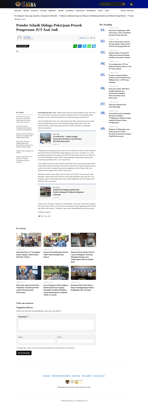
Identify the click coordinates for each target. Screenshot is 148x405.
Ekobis (60, 10)
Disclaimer (87, 376)
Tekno (100, 10)
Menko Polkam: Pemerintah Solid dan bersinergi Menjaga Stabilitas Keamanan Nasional (119, 55)
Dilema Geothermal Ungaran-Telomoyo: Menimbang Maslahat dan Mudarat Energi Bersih (83, 16)
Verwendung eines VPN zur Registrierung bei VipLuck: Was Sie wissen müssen (120, 66)
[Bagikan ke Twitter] (84, 46)
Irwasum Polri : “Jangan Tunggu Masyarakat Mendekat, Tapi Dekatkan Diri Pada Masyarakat (67, 139)
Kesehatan (80, 10)
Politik (43, 10)
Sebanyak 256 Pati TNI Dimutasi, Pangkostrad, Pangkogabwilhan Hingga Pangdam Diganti (25, 135)
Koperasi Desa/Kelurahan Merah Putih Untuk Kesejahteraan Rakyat (56, 254)
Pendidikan (91, 10)
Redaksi (46, 376)
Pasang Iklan (99, 376)
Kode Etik (76, 376)
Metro (26, 10)
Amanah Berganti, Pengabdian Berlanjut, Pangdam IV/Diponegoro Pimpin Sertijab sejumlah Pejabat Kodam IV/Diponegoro (120, 118)
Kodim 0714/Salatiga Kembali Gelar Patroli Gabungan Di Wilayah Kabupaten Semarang (68, 192)
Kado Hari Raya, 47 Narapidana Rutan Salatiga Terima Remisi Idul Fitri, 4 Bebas (28, 254)
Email (59, 337)
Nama (20, 337)
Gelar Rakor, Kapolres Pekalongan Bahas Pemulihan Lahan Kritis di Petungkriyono (24, 128)
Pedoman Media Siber (61, 376)
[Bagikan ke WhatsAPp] (89, 46)
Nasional (34, 10)
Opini (107, 10)
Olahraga (70, 10)
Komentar (23, 317)
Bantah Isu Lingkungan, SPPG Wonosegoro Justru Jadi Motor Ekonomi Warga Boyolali (120, 33)
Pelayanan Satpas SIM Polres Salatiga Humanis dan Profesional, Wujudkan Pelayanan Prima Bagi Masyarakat (119, 93)
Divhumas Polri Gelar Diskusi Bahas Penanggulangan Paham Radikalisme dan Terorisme (82, 287)
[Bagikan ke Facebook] (80, 46)
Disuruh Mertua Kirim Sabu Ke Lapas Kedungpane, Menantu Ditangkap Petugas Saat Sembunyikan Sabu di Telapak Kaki (82, 257)
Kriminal (52, 10)
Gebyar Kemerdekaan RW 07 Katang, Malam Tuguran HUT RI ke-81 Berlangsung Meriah (120, 44)
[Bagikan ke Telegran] (94, 46)
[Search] (123, 4)
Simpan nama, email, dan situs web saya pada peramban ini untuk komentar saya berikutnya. (46, 348)
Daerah (23, 19)
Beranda (17, 10)
